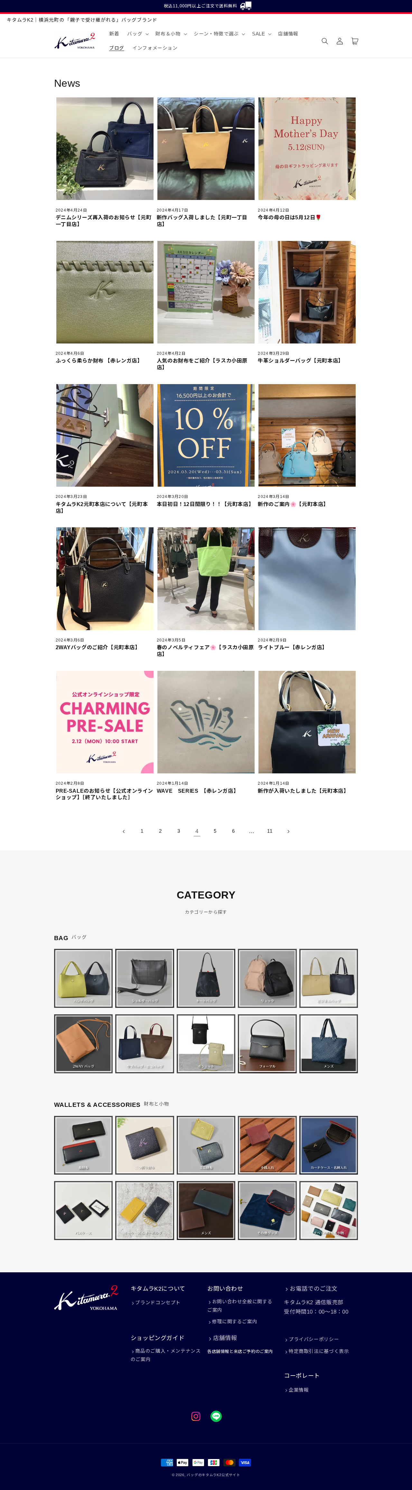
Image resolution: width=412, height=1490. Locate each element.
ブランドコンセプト (158, 1302)
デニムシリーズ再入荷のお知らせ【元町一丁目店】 (104, 221)
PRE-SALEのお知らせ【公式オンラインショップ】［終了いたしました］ (105, 794)
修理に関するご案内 (234, 1321)
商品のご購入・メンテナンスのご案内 (166, 1355)
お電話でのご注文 (314, 1289)
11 (269, 831)
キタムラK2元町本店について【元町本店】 (102, 508)
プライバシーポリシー (314, 1339)
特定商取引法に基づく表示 (319, 1351)
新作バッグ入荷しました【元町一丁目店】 (202, 221)
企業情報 (299, 1390)
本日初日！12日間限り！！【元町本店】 (205, 504)
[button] (137, 34)
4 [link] (197, 831)
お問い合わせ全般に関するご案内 (239, 1306)
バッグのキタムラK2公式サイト (213, 1475)
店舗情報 (225, 1338)
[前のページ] (124, 831)
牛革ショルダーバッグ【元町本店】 (300, 360)
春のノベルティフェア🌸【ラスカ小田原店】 (205, 651)
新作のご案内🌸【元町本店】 (293, 504)
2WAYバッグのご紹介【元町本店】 (98, 647)
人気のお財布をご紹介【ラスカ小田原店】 (202, 364)
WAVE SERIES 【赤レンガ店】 (198, 791)
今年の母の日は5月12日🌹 (290, 217)
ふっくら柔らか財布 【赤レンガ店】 (99, 360)
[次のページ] (288, 831)
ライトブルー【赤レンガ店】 (292, 647)
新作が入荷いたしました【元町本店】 (303, 791)
